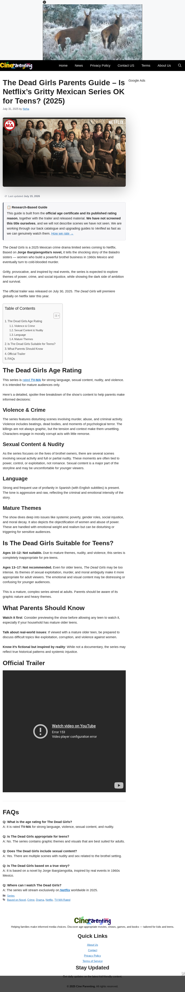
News (79, 65)
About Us (164, 65)
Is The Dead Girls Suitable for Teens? (31, 343)
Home (63, 65)
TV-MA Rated (62, 899)
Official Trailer (16, 353)
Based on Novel (16, 899)
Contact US (126, 65)
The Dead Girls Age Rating (25, 321)
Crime (31, 899)
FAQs (11, 358)
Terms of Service (93, 961)
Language (20, 334)
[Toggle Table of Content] (55, 316)
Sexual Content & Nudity (28, 330)
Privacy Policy (100, 65)
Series (11, 895)
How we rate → (62, 233)
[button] (44, 2)
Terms (145, 65)
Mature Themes (23, 339)
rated (32, 380)
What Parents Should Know (25, 348)
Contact (92, 950)
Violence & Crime (24, 326)
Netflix (49, 899)
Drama (40, 899)
